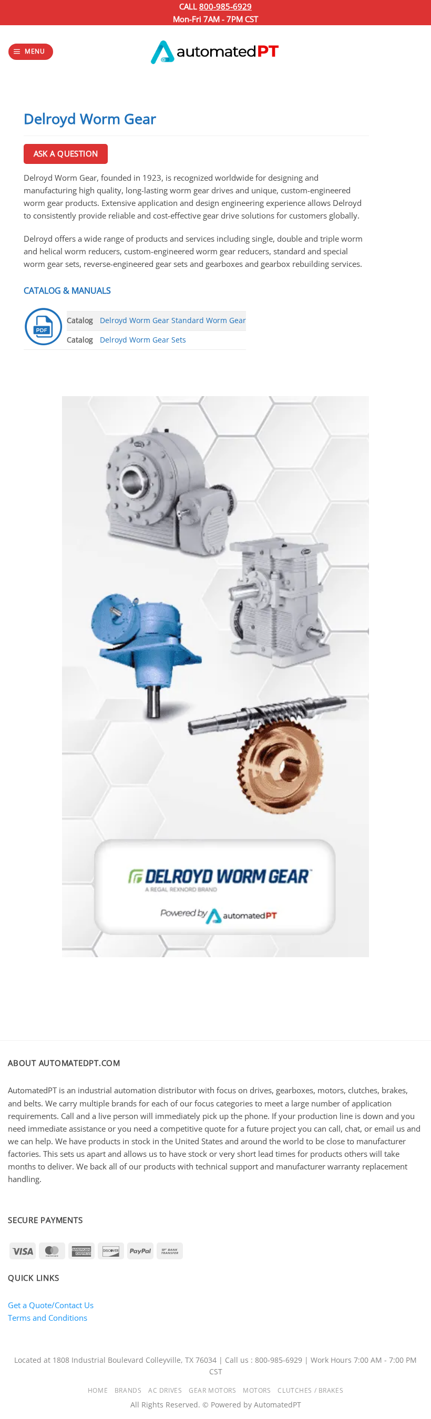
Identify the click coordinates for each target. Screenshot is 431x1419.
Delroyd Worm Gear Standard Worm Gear (173, 320)
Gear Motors (212, 1390)
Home (98, 1390)
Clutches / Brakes (310, 1390)
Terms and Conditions (47, 1317)
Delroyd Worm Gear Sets (143, 340)
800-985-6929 (225, 6)
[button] (30, 52)
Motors (257, 1390)
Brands (128, 1390)
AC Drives (165, 1390)
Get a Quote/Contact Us (51, 1305)
